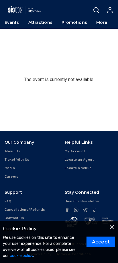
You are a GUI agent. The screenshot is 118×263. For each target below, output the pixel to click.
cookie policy (21, 255)
